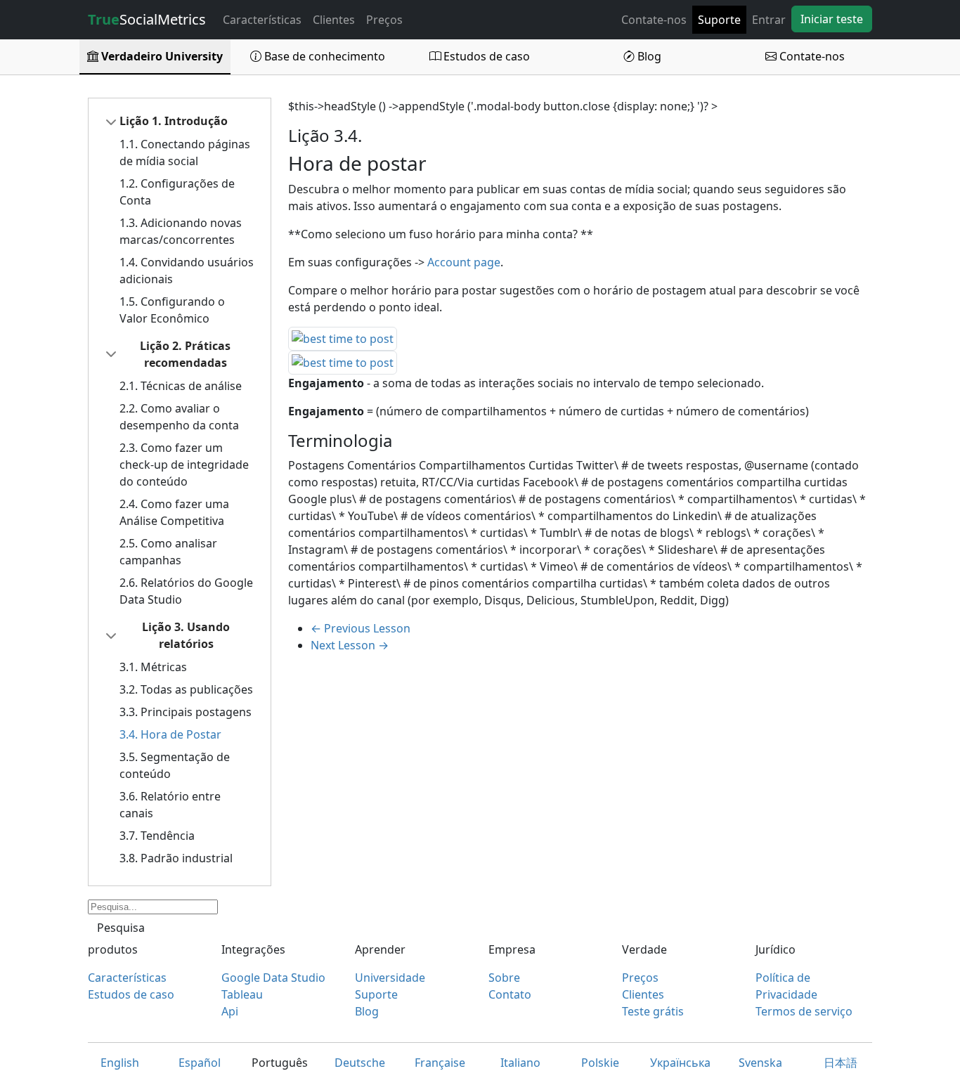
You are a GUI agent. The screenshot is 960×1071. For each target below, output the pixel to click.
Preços (384, 19)
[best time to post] (342, 338)
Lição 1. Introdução (173, 121)
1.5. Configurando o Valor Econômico (172, 310)
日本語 (840, 1062)
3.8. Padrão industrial (176, 858)
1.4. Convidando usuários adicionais (186, 270)
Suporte (719, 19)
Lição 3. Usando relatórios (186, 635)
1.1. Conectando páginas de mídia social (184, 152)
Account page (463, 262)
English (119, 1062)
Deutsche (360, 1062)
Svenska (760, 1062)
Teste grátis (653, 1011)
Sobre (504, 977)
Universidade (390, 977)
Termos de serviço (803, 1011)
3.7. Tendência (157, 835)
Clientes (334, 19)
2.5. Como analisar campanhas (168, 552)
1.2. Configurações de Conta (177, 192)
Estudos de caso (485, 56)
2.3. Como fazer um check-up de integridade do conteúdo (184, 464)
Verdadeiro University (160, 56)
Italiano (520, 1062)
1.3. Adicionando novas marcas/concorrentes (180, 231)
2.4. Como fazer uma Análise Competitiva (174, 512)
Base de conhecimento (323, 56)
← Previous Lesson (360, 628)
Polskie (600, 1062)
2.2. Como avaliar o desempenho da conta (179, 417)
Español (200, 1062)
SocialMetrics (147, 19)
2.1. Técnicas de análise (180, 386)
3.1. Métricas (153, 667)
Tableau (242, 994)
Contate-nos (654, 19)
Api (229, 1011)
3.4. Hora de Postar (170, 734)
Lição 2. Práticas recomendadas (185, 354)
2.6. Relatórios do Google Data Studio (186, 591)
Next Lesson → (350, 645)
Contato (509, 994)
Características (262, 19)
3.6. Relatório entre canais (170, 804)
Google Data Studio (273, 977)
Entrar (769, 19)
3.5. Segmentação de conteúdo (174, 765)
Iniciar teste (831, 19)
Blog (648, 56)
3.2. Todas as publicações (186, 689)
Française (440, 1062)
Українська (680, 1062)
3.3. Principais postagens (185, 712)
